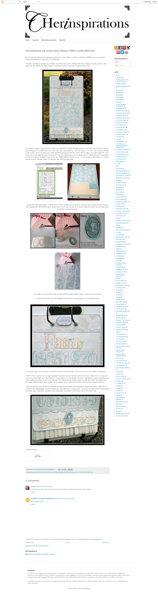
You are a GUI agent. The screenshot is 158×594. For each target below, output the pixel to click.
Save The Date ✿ (121, 302)
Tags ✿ (118, 332)
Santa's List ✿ (120, 299)
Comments (120, 65)
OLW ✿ (118, 278)
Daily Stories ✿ (120, 161)
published (119, 297)
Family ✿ (119, 180)
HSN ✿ (118, 218)
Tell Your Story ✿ (121, 341)
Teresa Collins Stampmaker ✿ (120, 355)
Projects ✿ (119, 295)
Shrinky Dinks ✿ (121, 309)
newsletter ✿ (120, 258)
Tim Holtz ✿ (119, 372)
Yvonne (33, 486)
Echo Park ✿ (120, 168)
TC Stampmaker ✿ (122, 337)
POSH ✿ (118, 292)
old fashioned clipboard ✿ (59, 472)
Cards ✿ (118, 102)
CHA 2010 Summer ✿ (123, 111)
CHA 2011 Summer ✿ (123, 113)
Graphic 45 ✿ (120, 204)
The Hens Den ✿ (121, 360)
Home (27, 40)
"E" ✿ (117, 75)
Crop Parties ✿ (120, 159)
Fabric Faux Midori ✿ (122, 173)
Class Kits (35, 40)
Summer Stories (121, 325)
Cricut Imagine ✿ (121, 157)
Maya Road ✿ (120, 239)
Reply (33, 492)
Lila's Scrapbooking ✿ (123, 230)
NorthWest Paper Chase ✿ (121, 264)
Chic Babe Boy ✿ (121, 127)
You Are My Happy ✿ (122, 413)
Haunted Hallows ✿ (122, 209)
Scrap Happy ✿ (121, 304)
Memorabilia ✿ (120, 242)
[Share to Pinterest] (71, 469)
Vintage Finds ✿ (121, 393)
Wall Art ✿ (90, 472)
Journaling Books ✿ (122, 223)
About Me (62, 40)
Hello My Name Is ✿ (122, 213)
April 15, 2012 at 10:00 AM (66, 498)
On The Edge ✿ (121, 280)
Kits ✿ (118, 225)
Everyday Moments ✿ (123, 171)
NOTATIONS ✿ (120, 267)
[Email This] (63, 469)
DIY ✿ (118, 164)
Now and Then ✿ (121, 272)
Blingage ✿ (119, 95)
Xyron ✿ (118, 411)
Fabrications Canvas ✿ (123, 175)
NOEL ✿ (118, 261)
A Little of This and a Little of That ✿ (122, 80)
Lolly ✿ (118, 232)
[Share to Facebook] (69, 469)
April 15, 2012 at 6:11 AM (44, 486)
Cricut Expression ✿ (122, 154)
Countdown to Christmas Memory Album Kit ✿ (122, 145)
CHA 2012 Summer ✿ (123, 118)
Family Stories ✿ (121, 183)
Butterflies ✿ (120, 100)
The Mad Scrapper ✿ (122, 363)
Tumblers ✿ (119, 381)
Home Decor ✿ (120, 216)
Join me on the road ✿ (123, 220)
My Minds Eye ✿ (121, 254)
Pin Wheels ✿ (120, 288)
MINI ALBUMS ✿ (121, 251)
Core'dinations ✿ (121, 141)
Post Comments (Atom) (41, 546)
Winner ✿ (119, 404)
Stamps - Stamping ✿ (122, 320)
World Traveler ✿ (121, 406)
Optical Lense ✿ (121, 283)
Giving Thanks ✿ (121, 197)
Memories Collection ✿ (123, 244)
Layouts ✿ (119, 227)
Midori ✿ (118, 249)
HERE (89, 57)
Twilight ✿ (119, 386)
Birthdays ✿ (119, 92)
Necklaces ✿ (120, 256)
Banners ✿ (119, 90)
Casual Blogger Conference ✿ (121, 105)
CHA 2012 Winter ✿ (122, 120)
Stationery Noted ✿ (122, 322)
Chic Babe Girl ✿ (121, 130)
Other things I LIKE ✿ (122, 285)
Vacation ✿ (119, 388)
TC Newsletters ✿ (121, 334)
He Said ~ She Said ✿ (123, 211)
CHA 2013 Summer (122, 122)
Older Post (105, 542)
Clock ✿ (118, 139)
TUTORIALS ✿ (82, 472)
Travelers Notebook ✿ (123, 379)
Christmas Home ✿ (122, 134)
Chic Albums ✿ (120, 125)
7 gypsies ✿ (120, 77)
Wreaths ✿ (119, 409)
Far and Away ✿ (121, 185)
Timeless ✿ (119, 374)
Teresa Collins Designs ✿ (120, 351)
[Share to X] (67, 469)
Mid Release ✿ (120, 246)
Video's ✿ (119, 390)
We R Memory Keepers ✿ (120, 398)
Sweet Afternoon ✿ (72, 472)
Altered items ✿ (35, 472)
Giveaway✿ (119, 194)
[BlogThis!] (65, 469)
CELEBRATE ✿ (121, 108)
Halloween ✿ (120, 206)
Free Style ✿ (120, 192)
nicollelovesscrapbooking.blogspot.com (44, 498)
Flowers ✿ (119, 190)
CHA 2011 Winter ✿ (122, 115)
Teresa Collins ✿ (121, 344)
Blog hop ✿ (119, 97)
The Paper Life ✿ (121, 365)
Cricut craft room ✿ (45, 472)
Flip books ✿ (120, 187)
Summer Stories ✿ (122, 327)
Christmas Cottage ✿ (122, 132)
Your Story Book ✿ (122, 416)
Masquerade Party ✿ (122, 237)
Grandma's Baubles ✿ (123, 201)
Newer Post (29, 542)
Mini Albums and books (49, 40)
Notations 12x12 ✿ (122, 269)
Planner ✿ (119, 290)
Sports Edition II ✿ (121, 315)
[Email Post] (58, 469)
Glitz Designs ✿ (121, 199)
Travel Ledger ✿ (121, 376)
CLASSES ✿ (120, 137)
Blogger (87, 588)
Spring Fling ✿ (120, 318)
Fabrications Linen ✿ (122, 178)
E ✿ (117, 166)
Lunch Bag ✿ (120, 235)
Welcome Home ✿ (122, 402)
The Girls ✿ (119, 358)
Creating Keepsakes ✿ (123, 149)
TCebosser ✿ (120, 339)
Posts (119, 62)
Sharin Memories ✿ (122, 306)
